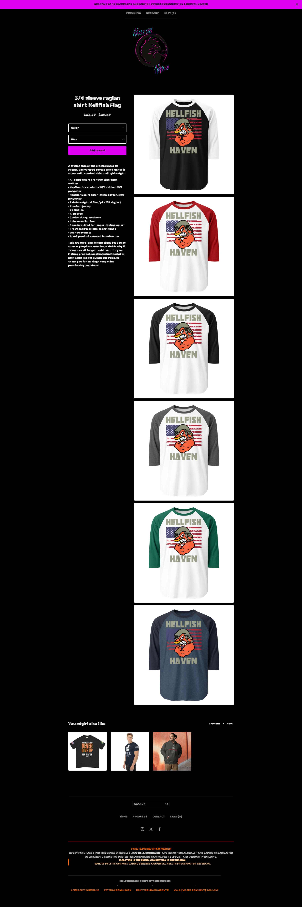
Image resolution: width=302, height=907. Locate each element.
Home (124, 816)
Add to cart (97, 150)
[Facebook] (159, 829)
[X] (151, 829)
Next (229, 723)
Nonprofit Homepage (85, 890)
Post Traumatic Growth (152, 890)
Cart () (170, 13)
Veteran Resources (117, 890)
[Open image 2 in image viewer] (184, 246)
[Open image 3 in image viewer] (184, 348)
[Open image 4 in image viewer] (184, 451)
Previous (214, 723)
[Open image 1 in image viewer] (184, 144)
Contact (152, 13)
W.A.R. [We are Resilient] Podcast (196, 890)
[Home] (151, 51)
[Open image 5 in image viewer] (184, 553)
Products (133, 13)
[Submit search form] (167, 804)
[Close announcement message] (296, 4)
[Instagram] (142, 829)
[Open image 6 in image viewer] (184, 655)
